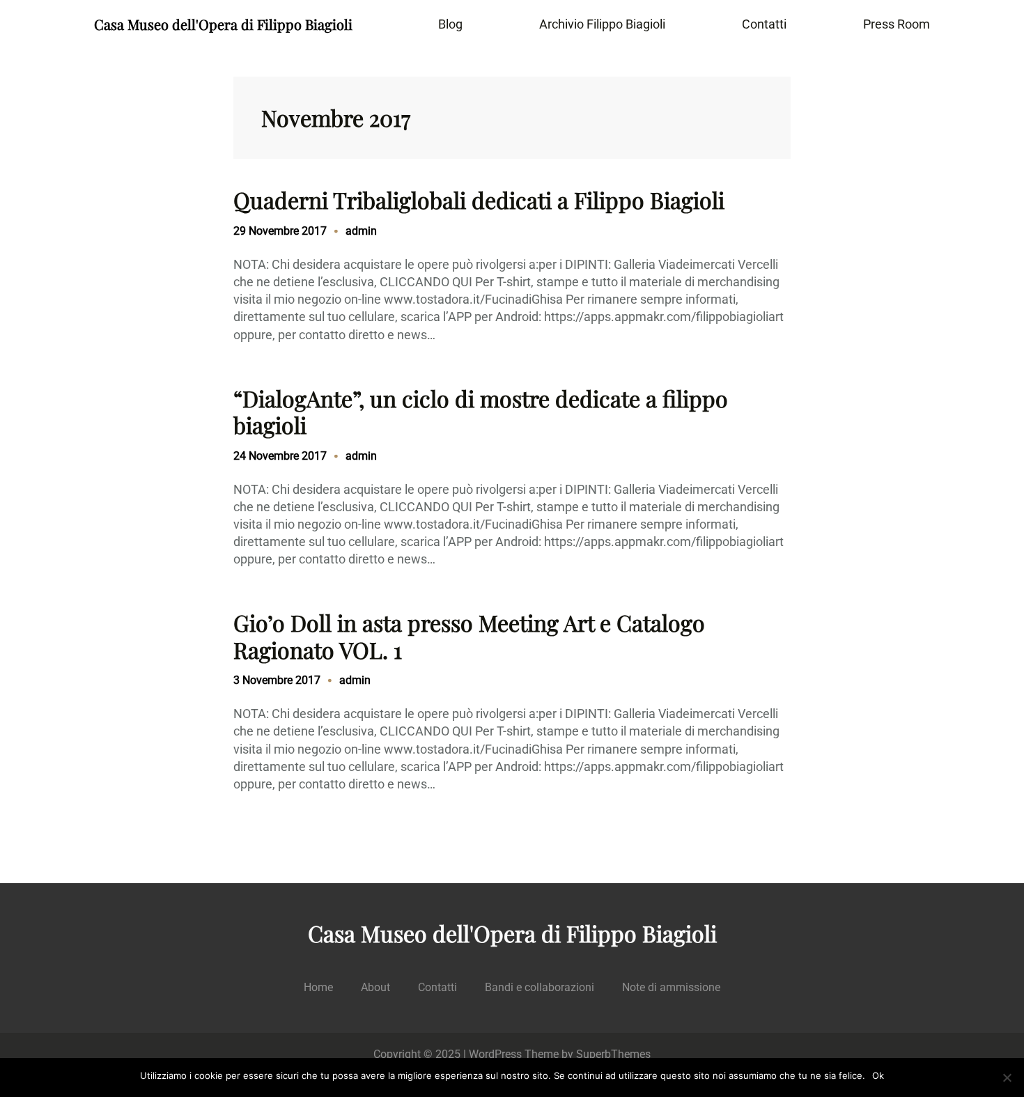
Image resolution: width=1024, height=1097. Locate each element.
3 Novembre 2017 (276, 680)
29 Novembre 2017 (280, 231)
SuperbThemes (613, 1054)
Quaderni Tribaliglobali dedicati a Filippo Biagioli (478, 200)
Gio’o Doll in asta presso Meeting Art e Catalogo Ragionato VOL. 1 (469, 636)
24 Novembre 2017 (280, 455)
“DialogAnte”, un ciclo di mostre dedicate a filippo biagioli (480, 412)
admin (361, 231)
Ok (878, 1075)
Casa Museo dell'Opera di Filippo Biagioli (223, 24)
